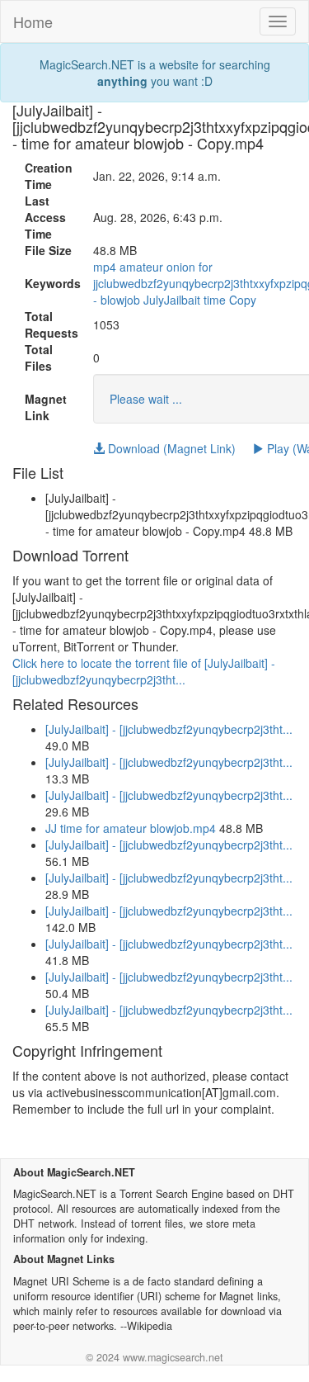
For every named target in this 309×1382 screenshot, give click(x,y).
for (206, 266)
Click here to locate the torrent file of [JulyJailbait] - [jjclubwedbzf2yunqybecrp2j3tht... (143, 671)
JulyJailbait (171, 299)
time (215, 299)
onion (180, 266)
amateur (141, 266)
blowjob (120, 299)
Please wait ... (146, 398)
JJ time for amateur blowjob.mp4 (130, 828)
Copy (242, 299)
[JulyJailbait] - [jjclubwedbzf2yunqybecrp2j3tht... (169, 729)
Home (33, 21)
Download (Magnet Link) (170, 448)
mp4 (104, 266)
